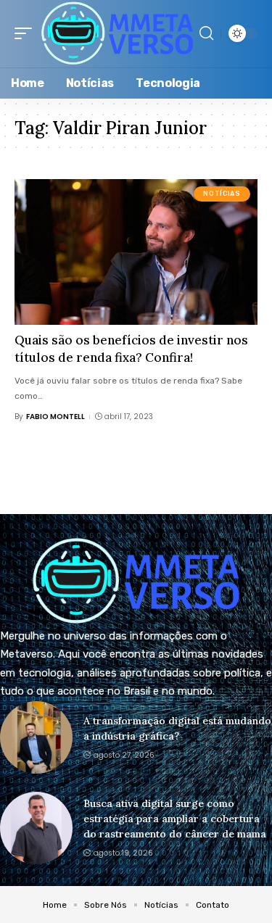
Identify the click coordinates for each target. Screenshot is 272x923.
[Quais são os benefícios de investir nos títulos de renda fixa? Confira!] (136, 252)
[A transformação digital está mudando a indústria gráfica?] (36, 737)
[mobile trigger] (27, 33)
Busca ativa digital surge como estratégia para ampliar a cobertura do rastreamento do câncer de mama (176, 818)
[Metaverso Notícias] (117, 33)
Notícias (221, 193)
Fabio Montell (55, 416)
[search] (206, 33)
